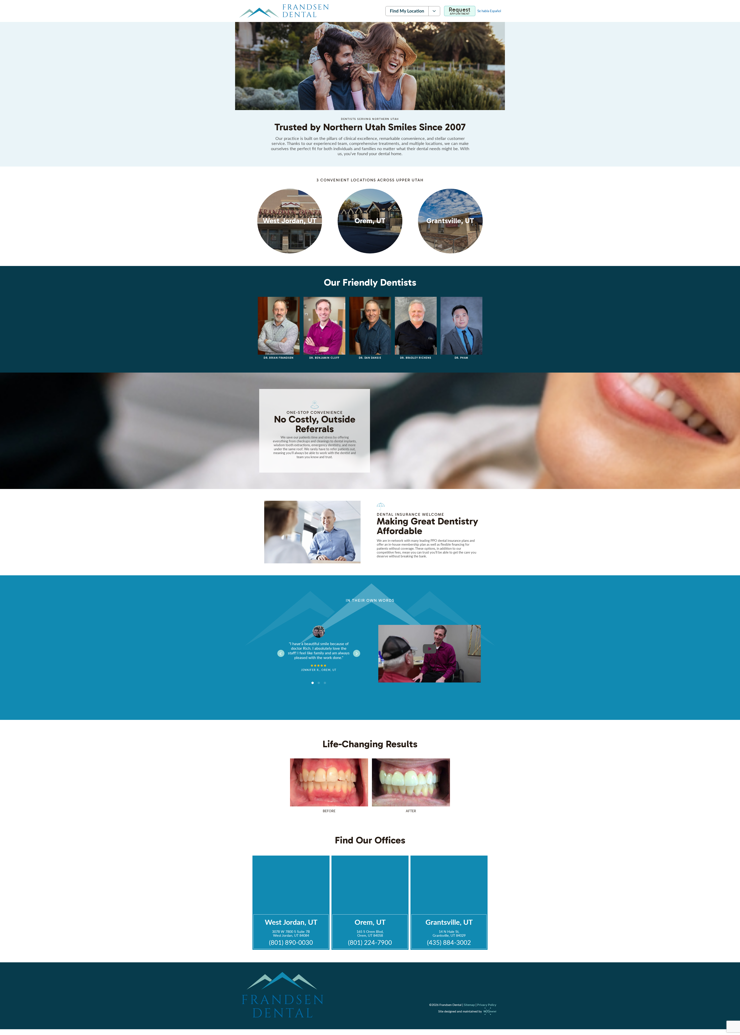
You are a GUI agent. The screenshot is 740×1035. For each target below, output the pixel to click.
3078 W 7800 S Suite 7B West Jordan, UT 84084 (291, 933)
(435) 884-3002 (449, 943)
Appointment (459, 10)
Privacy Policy (486, 1004)
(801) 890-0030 (291, 943)
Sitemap (469, 1004)
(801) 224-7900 (370, 943)
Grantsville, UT (449, 922)
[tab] (312, 683)
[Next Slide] (356, 653)
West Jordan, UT (291, 922)
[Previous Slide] (280, 653)
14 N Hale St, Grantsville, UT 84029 (449, 933)
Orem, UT (370, 922)
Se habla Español (489, 11)
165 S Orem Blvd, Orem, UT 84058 (370, 933)
